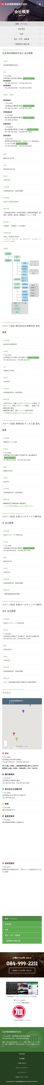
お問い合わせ (22, 1063)
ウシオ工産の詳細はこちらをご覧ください (19, 506)
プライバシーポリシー (22, 1067)
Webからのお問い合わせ (22, 970)
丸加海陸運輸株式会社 (14, 4)
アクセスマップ (29, 78)
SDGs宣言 (22, 1054)
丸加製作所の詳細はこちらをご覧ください (19, 413)
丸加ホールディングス (22, 1077)
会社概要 (22, 1058)
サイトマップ (22, 1072)
